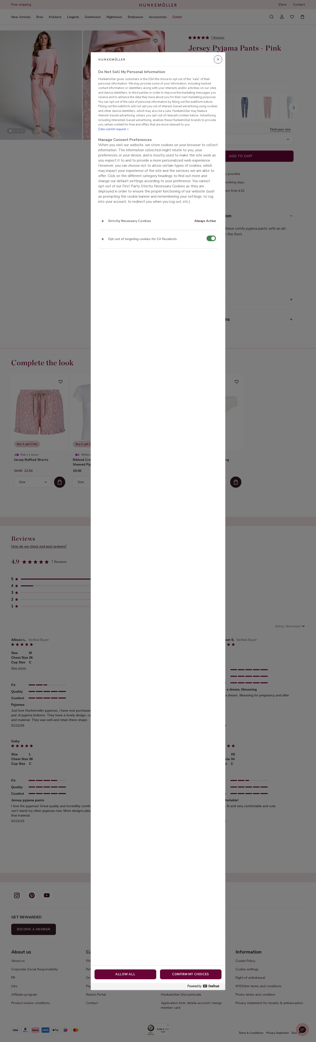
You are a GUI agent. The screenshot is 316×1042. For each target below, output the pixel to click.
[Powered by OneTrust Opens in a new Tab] (205, 986)
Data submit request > (113, 129)
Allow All (125, 974)
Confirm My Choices (190, 974)
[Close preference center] (218, 59)
